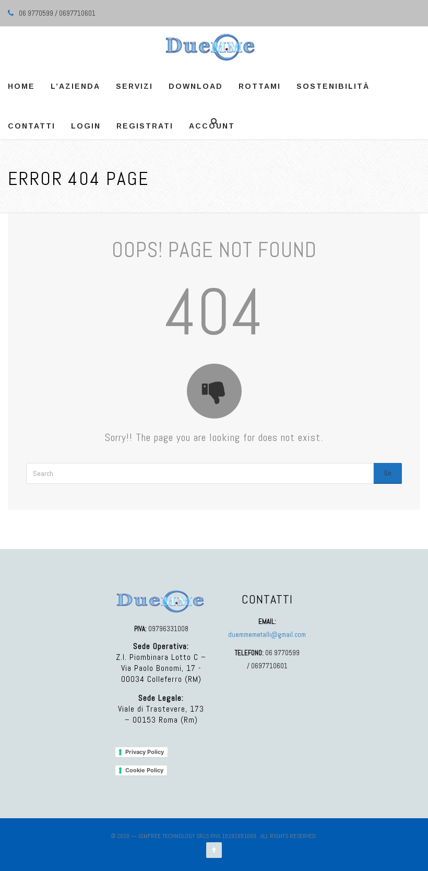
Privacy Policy (144, 752)
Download (196, 86)
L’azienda (75, 86)
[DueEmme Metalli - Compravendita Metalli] (210, 46)
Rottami (260, 86)
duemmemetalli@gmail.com (267, 634)
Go (387, 473)
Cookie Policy (144, 770)
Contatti (31, 126)
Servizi (134, 86)
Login (86, 126)
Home (21, 86)
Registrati (144, 126)
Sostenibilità (333, 86)
